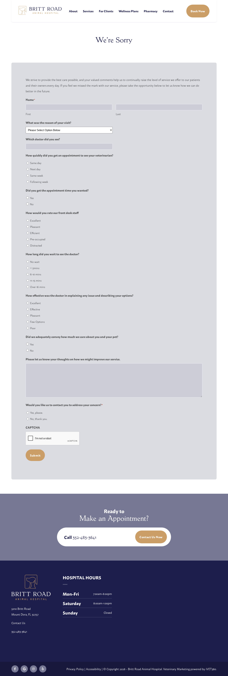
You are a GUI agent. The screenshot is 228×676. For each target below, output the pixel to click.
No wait (34, 262)
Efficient (35, 233)
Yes (32, 198)
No (31, 204)
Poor (32, 328)
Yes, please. (36, 412)
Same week (36, 175)
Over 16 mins (37, 287)
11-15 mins (36, 280)
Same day (35, 163)
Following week (39, 182)
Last (118, 114)
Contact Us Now (151, 537)
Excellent (35, 220)
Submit (35, 455)
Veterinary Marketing (176, 669)
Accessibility (93, 669)
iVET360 (211, 669)
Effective (35, 309)
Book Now (198, 11)
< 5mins (34, 268)
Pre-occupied (37, 239)
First (28, 114)
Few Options (37, 322)
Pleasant (35, 227)
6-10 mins (35, 274)
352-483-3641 (84, 537)
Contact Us (18, 623)
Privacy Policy (75, 669)
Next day (35, 169)
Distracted (36, 245)
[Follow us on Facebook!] (15, 668)
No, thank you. (38, 419)
